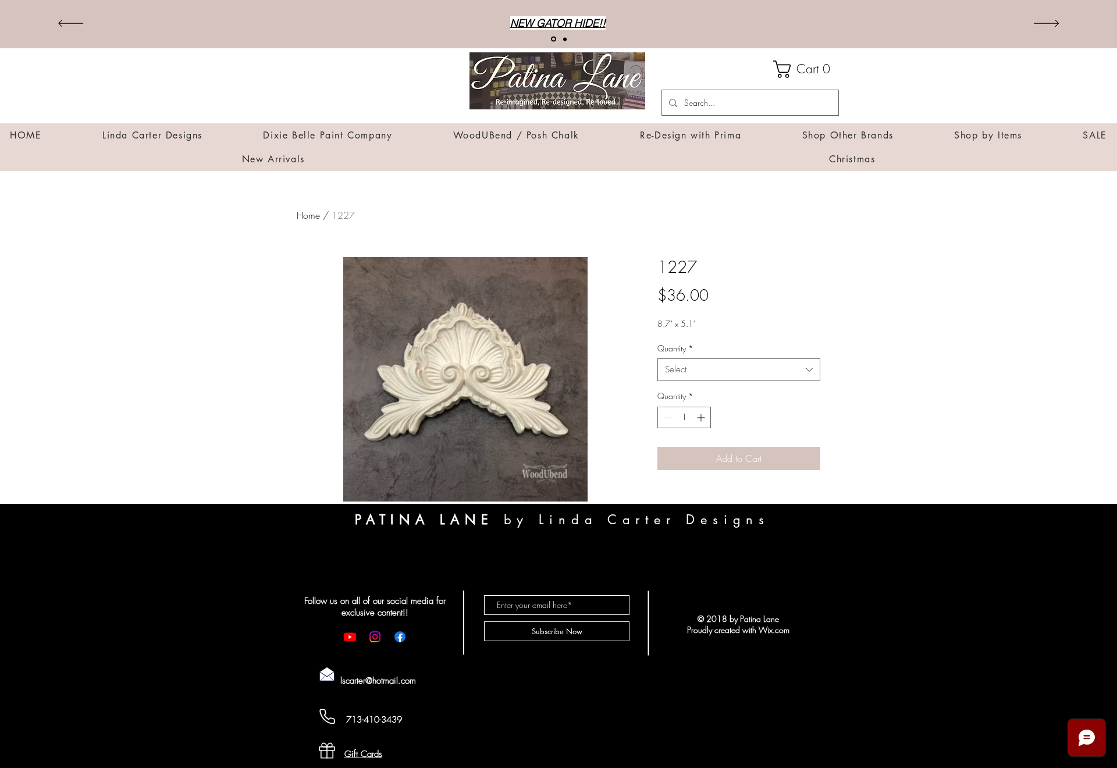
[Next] (1046, 24)
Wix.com (774, 629)
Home (308, 215)
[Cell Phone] (327, 716)
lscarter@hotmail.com (378, 681)
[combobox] (738, 369)
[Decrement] (666, 417)
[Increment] (702, 417)
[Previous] (70, 24)
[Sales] (564, 39)
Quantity (675, 348)
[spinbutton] (684, 417)
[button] (806, 69)
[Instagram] (375, 637)
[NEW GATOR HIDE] (552, 39)
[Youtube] (350, 637)
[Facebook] (400, 637)
